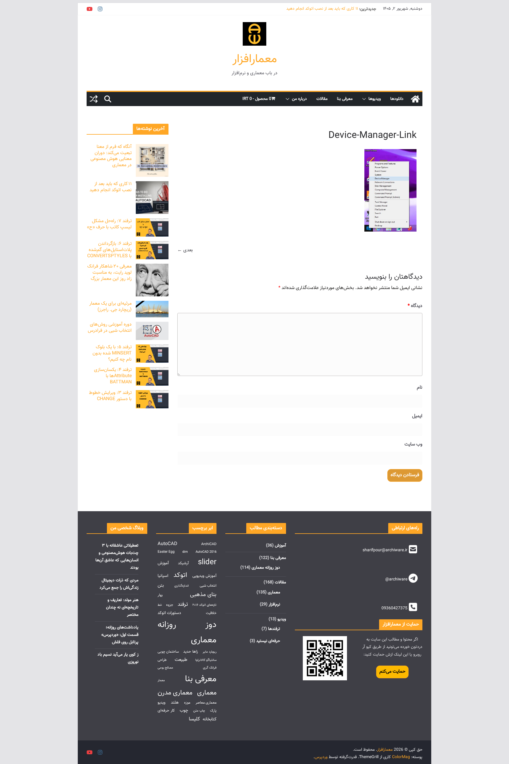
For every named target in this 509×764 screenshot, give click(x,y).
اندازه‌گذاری (181, 585)
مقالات (322, 99)
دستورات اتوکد (169, 613)
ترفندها (274, 629)
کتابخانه (210, 719)
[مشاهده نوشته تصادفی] (94, 99)
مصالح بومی (165, 667)
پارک (213, 711)
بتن (161, 585)
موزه (187, 703)
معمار (161, 680)
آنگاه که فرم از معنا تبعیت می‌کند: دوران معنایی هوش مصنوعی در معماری (111, 156)
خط (160, 605)
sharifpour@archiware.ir (385, 550)
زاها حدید (190, 652)
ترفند (183, 604)
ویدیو (281, 619)
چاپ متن (199, 710)
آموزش (280, 545)
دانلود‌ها (397, 99)
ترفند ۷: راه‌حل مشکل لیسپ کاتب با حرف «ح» (109, 224)
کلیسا (194, 719)
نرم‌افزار (274, 604)
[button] (365, 99)
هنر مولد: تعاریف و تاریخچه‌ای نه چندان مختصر (122, 607)
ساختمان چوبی (168, 652)
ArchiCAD (209, 544)
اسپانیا (163, 575)
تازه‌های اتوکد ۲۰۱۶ (204, 605)
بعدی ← (185, 250)
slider (207, 562)
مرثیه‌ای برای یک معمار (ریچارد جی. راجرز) (110, 306)
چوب (184, 710)
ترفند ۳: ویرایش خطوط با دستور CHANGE (110, 396)
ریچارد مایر (210, 651)
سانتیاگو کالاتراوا (206, 660)
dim (185, 552)
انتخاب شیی (208, 586)
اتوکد (180, 575)
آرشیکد (183, 563)
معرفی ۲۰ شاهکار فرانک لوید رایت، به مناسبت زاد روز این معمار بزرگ (109, 273)
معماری (274, 592)
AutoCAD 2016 (206, 552)
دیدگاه (415, 306)
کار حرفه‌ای (166, 710)
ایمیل (417, 416)
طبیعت (181, 659)
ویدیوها (374, 99)
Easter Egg (166, 552)
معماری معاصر (206, 703)
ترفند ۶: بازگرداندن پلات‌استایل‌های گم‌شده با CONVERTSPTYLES (109, 250)
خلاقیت (211, 613)
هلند (175, 702)
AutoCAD (167, 544)
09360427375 (394, 608)
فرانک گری (210, 667)
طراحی (162, 660)
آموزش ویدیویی (204, 576)
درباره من (299, 99)
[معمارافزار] (415, 99)
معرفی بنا (345, 99)
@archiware (396, 579)
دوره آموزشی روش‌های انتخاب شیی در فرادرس (110, 327)
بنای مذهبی (203, 594)
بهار (160, 595)
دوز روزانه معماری (266, 568)
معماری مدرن (175, 693)
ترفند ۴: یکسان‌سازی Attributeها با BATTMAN (113, 376)
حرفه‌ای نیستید (268, 641)
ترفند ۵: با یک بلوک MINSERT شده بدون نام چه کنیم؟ (112, 353)
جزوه (169, 605)
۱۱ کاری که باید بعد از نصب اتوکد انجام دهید (322, 9)
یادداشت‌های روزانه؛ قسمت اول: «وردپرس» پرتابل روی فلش (119, 635)
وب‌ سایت (413, 444)
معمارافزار (254, 59)
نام (419, 387)
